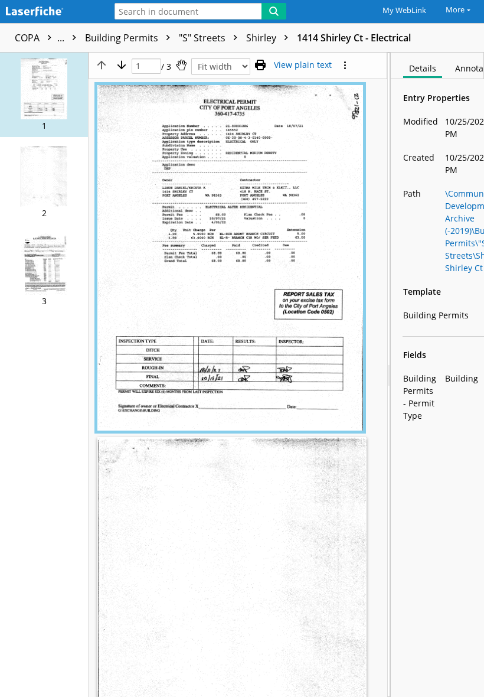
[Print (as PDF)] (260, 65)
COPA (41, 37)
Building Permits (123, 37)
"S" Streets (203, 37)
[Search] (273, 11)
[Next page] (122, 65)
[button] (44, 95)
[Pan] (181, 65)
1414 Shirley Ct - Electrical (354, 37)
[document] (437, 375)
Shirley (262, 37)
